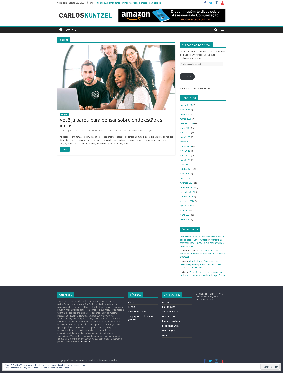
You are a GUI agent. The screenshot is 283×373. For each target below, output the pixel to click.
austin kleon (123, 130)
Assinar (187, 76)
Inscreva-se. (86, 341)
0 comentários (107, 130)
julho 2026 (185, 109)
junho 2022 (185, 155)
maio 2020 (185, 219)
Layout (131, 306)
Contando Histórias (171, 311)
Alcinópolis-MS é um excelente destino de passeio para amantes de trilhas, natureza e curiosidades (201, 264)
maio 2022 (185, 160)
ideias (142, 130)
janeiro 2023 (186, 146)
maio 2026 (185, 114)
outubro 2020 (186, 196)
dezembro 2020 (187, 187)
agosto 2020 (186, 205)
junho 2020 (185, 214)
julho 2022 (185, 150)
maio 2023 (185, 137)
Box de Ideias (168, 306)
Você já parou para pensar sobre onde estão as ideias (111, 123)
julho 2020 (185, 210)
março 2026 (185, 118)
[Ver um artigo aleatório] (222, 30)
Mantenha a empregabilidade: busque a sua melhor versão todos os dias (202, 242)
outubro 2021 (186, 169)
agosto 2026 (186, 105)
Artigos (64, 114)
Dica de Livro (168, 316)
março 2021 (185, 178)
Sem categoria (169, 330)
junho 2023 (185, 132)
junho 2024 (185, 128)
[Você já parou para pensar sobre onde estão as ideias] (116, 46)
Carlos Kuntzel (91, 130)
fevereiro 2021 (187, 182)
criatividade (134, 130)
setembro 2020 (187, 201)
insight (149, 130)
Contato (71, 29)
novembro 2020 (187, 192)
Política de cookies (63, 368)
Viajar (164, 335)
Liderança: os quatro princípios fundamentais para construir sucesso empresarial (202, 253)
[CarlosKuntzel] (60, 30)
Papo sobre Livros (171, 325)
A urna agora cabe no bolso (109, 2)
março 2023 (185, 141)
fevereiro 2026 (187, 123)
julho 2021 (185, 173)
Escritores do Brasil (171, 321)
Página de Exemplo (137, 311)
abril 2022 (184, 164)
